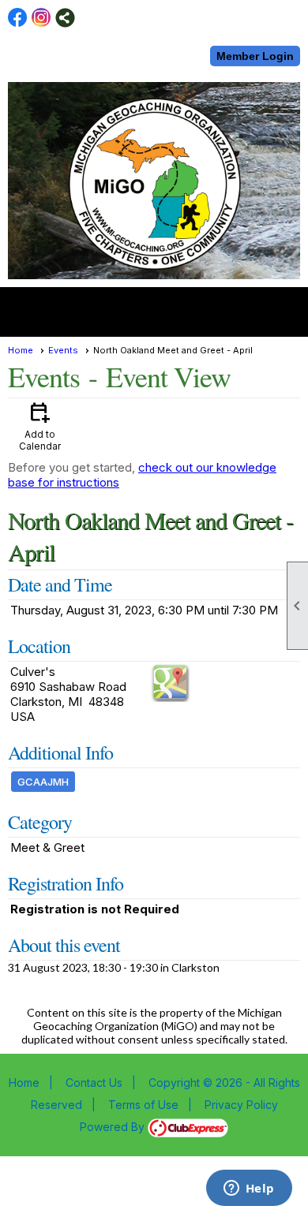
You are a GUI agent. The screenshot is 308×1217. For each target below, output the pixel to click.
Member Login (255, 56)
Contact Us (94, 1082)
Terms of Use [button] (143, 1104)
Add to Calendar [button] (40, 425)
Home (20, 350)
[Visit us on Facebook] (18, 18)
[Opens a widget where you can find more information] (248, 1189)
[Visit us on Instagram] (41, 18)
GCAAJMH (43, 781)
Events (63, 350)
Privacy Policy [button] (241, 1104)
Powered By (114, 1126)
